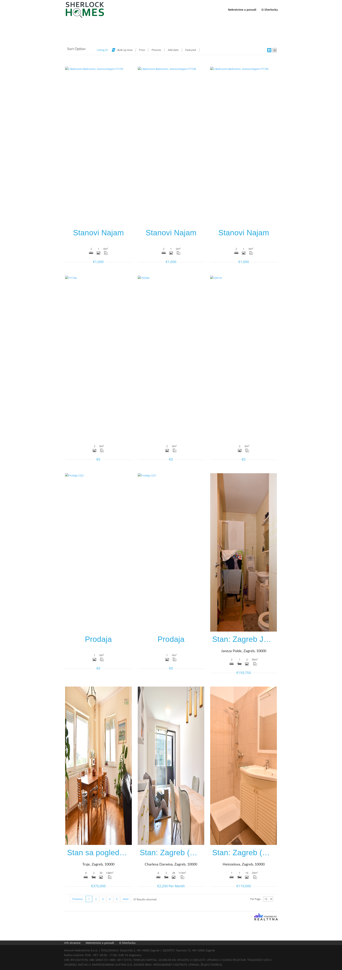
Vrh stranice (72, 943)
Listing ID (102, 50)
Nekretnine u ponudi (242, 9)
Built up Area (124, 50)
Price (142, 50)
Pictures (156, 50)
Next (126, 899)
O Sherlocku (269, 9)
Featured (190, 50)
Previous (77, 899)
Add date (173, 50)
